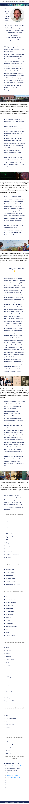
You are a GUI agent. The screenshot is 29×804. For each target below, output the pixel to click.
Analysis (8, 715)
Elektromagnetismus (11, 540)
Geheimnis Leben (10, 748)
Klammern (8, 656)
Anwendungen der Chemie (13, 584)
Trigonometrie (9, 695)
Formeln (8, 674)
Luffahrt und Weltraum (11, 742)
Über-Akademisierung (12, 775)
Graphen (8, 689)
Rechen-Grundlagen (11, 602)
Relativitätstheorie (10, 551)
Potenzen (8, 680)
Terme (7, 662)
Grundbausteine (10, 572)
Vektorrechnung (10, 724)
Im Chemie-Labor (10, 578)
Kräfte (7, 528)
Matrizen (8, 727)
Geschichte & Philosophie (12, 554)
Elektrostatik (9, 534)
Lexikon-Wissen (10, 569)
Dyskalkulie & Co (10, 635)
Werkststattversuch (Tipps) (14, 765)
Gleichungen (9, 677)
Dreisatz (8, 665)
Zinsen (7, 671)
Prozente (8, 668)
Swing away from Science (13, 777)
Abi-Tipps (8, 557)
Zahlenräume (9, 608)
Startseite (6, 802)
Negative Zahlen (10, 659)
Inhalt (7, 596)
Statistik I (8, 653)
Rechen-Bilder (9, 605)
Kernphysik (9, 545)
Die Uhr (8, 620)
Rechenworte (9, 614)
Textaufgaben (9, 623)
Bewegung (8, 525)
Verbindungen (9, 575)
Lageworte (8, 617)
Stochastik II (9, 730)
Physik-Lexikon (10, 519)
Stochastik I (9, 692)
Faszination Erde (10, 745)
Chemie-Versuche (10, 581)
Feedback (17, 802)
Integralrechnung (10, 721)
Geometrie (8, 650)
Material (8, 629)
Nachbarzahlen (10, 611)
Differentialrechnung (11, 718)
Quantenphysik (10, 548)
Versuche (8, 632)
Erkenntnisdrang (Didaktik (14, 770)
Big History (8, 751)
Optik (7, 522)
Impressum (12, 802)
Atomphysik (9, 543)
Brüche (7, 647)
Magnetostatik (9, 537)
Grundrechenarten (10, 599)
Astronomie (9, 531)
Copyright (22, 802)
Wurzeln (8, 683)
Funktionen (9, 686)
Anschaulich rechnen (11, 626)
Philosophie (9, 754)
